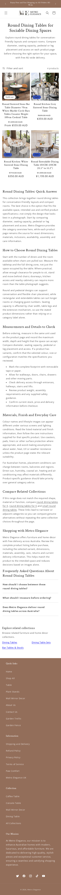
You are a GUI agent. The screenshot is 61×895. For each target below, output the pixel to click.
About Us (11, 705)
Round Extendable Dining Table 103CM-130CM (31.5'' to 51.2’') (45, 165)
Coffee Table (12, 796)
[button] (6, 13)
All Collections (13, 823)
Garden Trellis (13, 718)
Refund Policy (13, 750)
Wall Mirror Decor (15, 698)
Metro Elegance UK (16, 777)
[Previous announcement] (5, 4)
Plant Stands (12, 691)
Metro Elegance (34, 889)
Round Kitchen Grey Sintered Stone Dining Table (45, 107)
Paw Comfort (13, 771)
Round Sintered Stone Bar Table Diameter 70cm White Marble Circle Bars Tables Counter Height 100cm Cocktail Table (16, 110)
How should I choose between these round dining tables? (24, 586)
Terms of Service (15, 764)
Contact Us (11, 711)
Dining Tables (9, 642)
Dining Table (13, 816)
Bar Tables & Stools (13, 647)
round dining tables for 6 (23, 505)
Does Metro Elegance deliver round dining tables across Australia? (24, 609)
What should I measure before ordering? (27, 597)
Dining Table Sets (41, 642)
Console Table (13, 803)
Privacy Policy (13, 757)
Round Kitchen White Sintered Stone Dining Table (16, 165)
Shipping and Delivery (18, 744)
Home (9, 671)
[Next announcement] (55, 4)
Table (9, 685)
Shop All (10, 678)
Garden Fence (13, 725)
